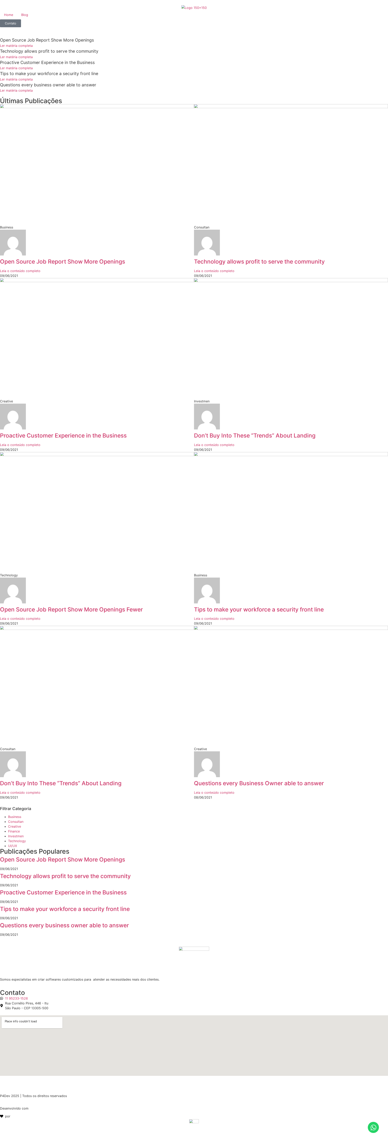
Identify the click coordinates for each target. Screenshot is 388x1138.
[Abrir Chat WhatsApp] (373, 1127)
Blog (24, 15)
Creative (14, 826)
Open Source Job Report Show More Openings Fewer (71, 609)
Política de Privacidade (17, 1083)
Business (14, 817)
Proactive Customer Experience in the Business (63, 435)
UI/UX (12, 846)
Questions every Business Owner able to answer (259, 783)
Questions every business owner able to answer (64, 925)
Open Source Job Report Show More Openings (62, 261)
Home (8, 15)
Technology (17, 841)
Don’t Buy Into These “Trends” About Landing (254, 435)
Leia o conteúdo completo (20, 271)
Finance (14, 831)
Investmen (16, 836)
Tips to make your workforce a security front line (259, 609)
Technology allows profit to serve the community (259, 261)
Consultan (15, 822)
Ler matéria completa (16, 46)
